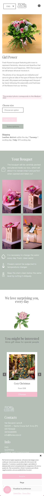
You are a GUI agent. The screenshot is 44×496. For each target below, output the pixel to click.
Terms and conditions (17, 452)
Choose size (8, 105)
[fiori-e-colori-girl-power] (22, 33)
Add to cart (9, 119)
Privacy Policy (26, 493)
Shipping (9, 450)
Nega (22, 482)
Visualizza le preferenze (22, 489)
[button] (40, 456)
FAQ (6, 447)
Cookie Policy (17, 493)
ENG (8, 6)
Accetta (22, 476)
